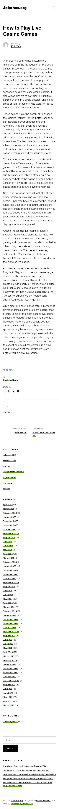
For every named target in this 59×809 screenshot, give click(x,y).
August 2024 (9, 586)
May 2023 (7, 648)
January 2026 (9, 517)
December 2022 (10, 668)
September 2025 (11, 533)
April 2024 (8, 603)
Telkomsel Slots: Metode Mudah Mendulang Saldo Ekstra (29, 774)
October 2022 (9, 676)
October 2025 (9, 529)
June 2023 (8, 644)
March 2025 (8, 558)
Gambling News (10, 380)
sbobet (6, 488)
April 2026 (8, 504)
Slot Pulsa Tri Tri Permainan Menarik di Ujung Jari (26, 770)
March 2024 (8, 607)
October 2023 (9, 627)
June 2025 (8, 545)
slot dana (7, 483)
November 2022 (10, 672)
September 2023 (11, 631)
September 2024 (11, 582)
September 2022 (11, 681)
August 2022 (9, 684)
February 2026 (10, 513)
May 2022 (7, 697)
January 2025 (9, 566)
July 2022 (7, 689)
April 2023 (8, 652)
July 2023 (7, 640)
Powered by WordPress (22, 803)
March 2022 (8, 705)
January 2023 (9, 664)
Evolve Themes (43, 800)
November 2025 (10, 525)
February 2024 (10, 611)
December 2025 (10, 521)
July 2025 (7, 541)
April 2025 (8, 554)
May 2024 (7, 599)
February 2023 (10, 660)
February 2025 (10, 562)
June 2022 (8, 693)
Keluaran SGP (9, 455)
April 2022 (8, 701)
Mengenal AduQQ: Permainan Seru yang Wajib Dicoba (28, 778)
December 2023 (10, 619)
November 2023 (10, 623)
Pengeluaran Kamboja (13, 471)
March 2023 (8, 656)
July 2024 (7, 590)
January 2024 (9, 615)
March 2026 (8, 509)
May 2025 (7, 549)
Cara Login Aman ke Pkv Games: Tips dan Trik (24, 766)
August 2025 (9, 537)
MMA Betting (20, 432)
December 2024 (10, 570)
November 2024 (10, 574)
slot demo (7, 412)
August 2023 (9, 635)
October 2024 (9, 578)
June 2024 (8, 595)
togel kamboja (9, 477)
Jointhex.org (17, 800)
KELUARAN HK (9, 460)
